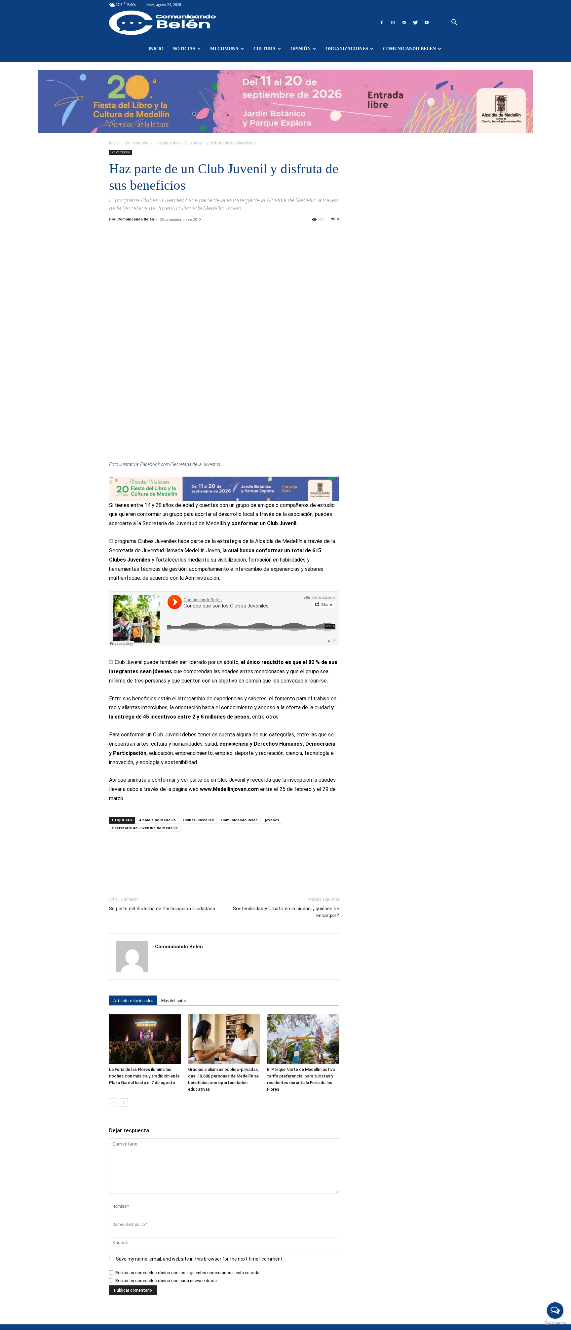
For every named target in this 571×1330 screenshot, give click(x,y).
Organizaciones (346, 48)
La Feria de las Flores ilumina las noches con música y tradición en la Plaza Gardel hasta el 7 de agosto (144, 1076)
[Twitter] (415, 22)
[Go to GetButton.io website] (555, 1323)
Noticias (184, 48)
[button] (454, 23)
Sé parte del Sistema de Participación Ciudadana (162, 909)
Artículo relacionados (133, 1000)
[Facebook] (382, 22)
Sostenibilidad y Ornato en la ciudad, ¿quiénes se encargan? (286, 912)
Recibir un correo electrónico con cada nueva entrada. (166, 1280)
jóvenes (272, 820)
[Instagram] (393, 22)
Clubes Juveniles (198, 820)
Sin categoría (136, 143)
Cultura (264, 48)
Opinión (300, 48)
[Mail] (404, 22)
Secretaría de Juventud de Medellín (145, 828)
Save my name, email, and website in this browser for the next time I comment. (200, 1259)
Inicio (156, 48)
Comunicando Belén (409, 48)
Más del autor (173, 1000)
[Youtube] (427, 22)
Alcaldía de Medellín (157, 820)
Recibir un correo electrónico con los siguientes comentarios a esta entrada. (187, 1272)
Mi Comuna (224, 48)
